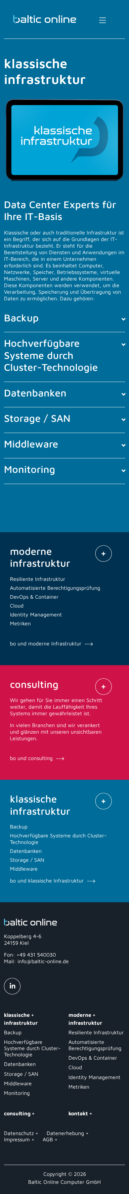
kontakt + (80, 1113)
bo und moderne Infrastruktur (46, 643)
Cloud (75, 1067)
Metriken (78, 1087)
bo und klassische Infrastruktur (47, 880)
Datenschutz (19, 1133)
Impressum (17, 1139)
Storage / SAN (21, 1074)
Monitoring (17, 1093)
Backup (13, 1032)
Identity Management (94, 1077)
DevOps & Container (92, 1058)
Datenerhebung (65, 1133)
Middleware (18, 1083)
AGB (48, 1139)
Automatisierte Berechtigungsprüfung (94, 1045)
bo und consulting (32, 758)
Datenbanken (20, 1064)
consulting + (21, 1113)
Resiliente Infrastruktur (96, 1032)
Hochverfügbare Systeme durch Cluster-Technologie (32, 1048)
